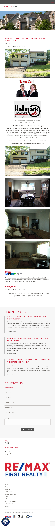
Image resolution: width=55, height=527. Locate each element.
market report (19, 279)
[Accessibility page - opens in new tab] (29, 517)
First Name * (8, 392)
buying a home (12, 278)
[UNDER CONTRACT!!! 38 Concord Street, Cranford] (27, 77)
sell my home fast (13, 281)
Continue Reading (11, 331)
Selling (7, 499)
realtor (30, 279)
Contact (7, 489)
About (7, 506)
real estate (26, 279)
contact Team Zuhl (37, 140)
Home (7, 484)
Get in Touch (27, 429)
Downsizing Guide (10, 501)
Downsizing (13, 46)
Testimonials (9, 504)
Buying (7, 496)
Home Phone (8, 407)
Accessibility (9, 491)
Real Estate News (10, 494)
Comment (8, 418)
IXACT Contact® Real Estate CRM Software (21, 512)
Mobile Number (9, 412)
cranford (7, 46)
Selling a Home (21, 46)
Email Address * (9, 402)
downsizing (8, 279)
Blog (6, 487)
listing (13, 279)
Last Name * (8, 397)
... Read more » (15, 350)
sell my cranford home (39, 279)
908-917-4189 (10, 451)
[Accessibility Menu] (6, 521)
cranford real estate (41, 278)
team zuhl (35, 281)
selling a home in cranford (25, 281)
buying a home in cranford (24, 278)
